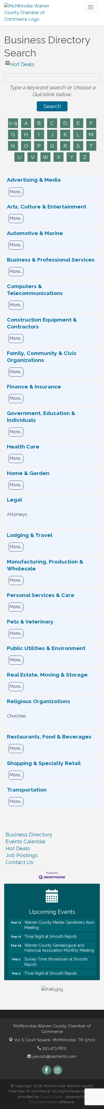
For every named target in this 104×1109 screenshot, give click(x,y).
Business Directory (29, 834)
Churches (16, 716)
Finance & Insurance (34, 386)
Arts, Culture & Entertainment (46, 206)
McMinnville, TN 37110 (54, 1040)
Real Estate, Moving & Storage (47, 675)
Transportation (27, 790)
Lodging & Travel (29, 535)
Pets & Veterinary (30, 622)
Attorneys (17, 514)
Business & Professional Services (51, 260)
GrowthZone (51, 1097)
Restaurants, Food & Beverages (49, 737)
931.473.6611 (54, 1048)
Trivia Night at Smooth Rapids (50, 933)
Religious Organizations (38, 701)
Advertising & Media (34, 180)
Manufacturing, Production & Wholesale (45, 565)
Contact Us (19, 862)
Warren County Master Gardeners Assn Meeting (59, 922)
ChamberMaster (43, 1102)
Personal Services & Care (40, 595)
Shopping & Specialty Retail (44, 763)
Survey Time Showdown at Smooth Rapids (56, 958)
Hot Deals (22, 63)
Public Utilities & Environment (46, 648)
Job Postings (22, 855)
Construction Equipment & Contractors (42, 323)
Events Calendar (26, 841)
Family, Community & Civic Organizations (42, 356)
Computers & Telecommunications (35, 289)
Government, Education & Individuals (41, 416)
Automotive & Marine (35, 233)
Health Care (23, 446)
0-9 (13, 123)
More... (15, 191)
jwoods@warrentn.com (54, 1056)
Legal (14, 500)
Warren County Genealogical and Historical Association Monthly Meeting (59, 944)
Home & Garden (28, 473)
